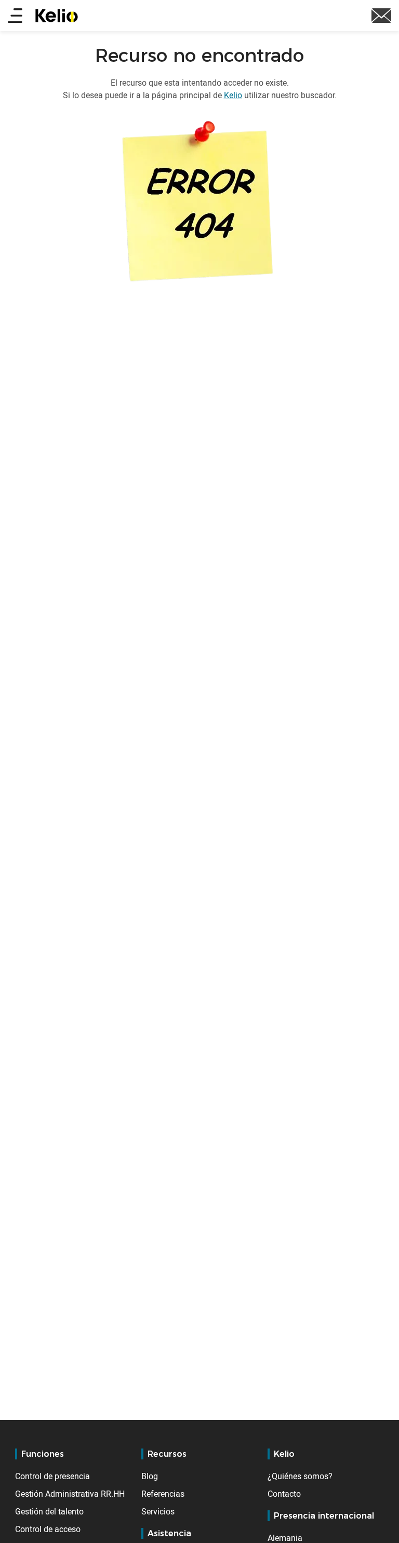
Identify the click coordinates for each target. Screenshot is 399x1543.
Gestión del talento (49, 1511)
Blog (149, 1476)
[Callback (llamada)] (381, 14)
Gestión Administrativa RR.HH (70, 1493)
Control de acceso (48, 1529)
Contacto (284, 1493)
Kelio (233, 95)
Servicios (158, 1511)
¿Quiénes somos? (300, 1476)
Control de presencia (52, 1476)
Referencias (162, 1493)
